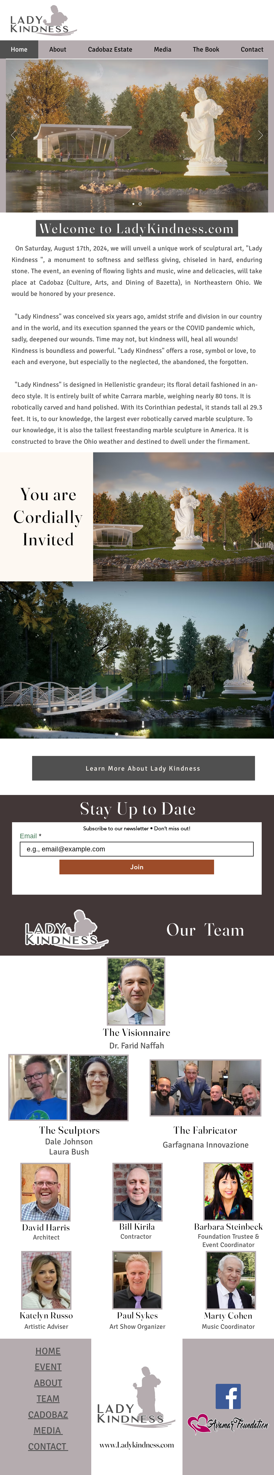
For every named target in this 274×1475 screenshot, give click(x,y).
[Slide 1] (133, 204)
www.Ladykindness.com (137, 1445)
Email (29, 836)
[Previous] (13, 135)
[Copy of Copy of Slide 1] (140, 204)
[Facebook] (228, 1396)
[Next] (260, 135)
